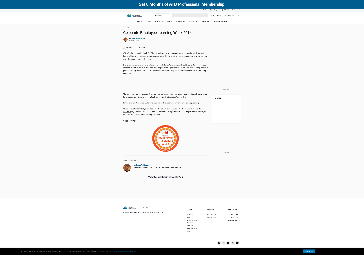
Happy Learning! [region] (129, 121)
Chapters (190, 223)
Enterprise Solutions (193, 220)
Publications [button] (193, 21)
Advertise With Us (192, 234)
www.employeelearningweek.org (186, 103)
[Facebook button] (219, 243)
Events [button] (169, 21)
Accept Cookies (308, 251)
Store (188, 231)
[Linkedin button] (228, 243)
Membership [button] (180, 21)
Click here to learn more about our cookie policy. (123, 251)
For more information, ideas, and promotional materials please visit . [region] (161, 103)
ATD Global (190, 225)
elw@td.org (127, 112)
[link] (207, 10)
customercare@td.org (234, 220)
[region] (182, 251)
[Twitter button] (224, 243)
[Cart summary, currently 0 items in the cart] (238, 15)
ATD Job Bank (211, 217)
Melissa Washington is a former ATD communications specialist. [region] (158, 167)
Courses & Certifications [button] (155, 21)
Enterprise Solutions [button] (220, 21)
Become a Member (216, 15)
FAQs (188, 217)
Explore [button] (139, 21)
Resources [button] (205, 21)
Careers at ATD (211, 214)
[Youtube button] (237, 243)
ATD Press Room (192, 228)
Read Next (219, 98)
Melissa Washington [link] (138, 38)
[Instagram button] (233, 243)
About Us (190, 214)
